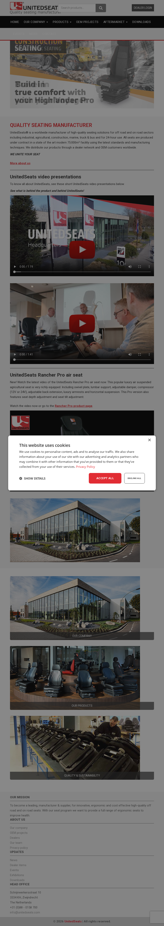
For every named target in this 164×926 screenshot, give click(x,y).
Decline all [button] (134, 478)
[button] (32, 478)
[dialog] (82, 463)
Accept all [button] (105, 478)
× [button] (149, 440)
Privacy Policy (85, 467)
